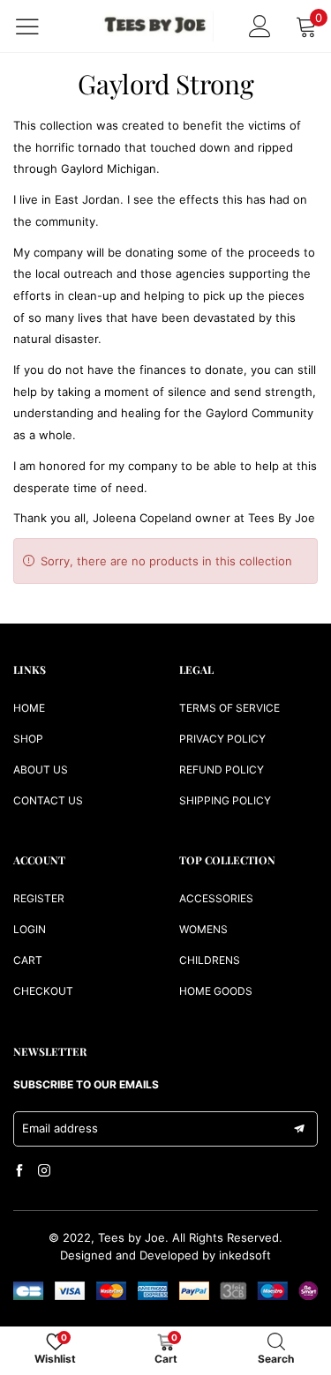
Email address (60, 1128)
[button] (299, 1129)
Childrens (209, 960)
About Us (40, 769)
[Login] (260, 26)
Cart (27, 960)
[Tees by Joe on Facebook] (19, 1171)
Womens (203, 929)
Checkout (43, 991)
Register (38, 898)
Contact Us (48, 800)
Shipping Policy (225, 800)
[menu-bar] (38, 26)
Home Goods (215, 991)
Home (29, 707)
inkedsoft (245, 1255)
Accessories (216, 898)
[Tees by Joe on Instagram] (44, 1171)
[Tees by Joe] (156, 26)
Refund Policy (221, 769)
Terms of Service (229, 707)
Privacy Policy (222, 738)
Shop (28, 738)
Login (29, 929)
